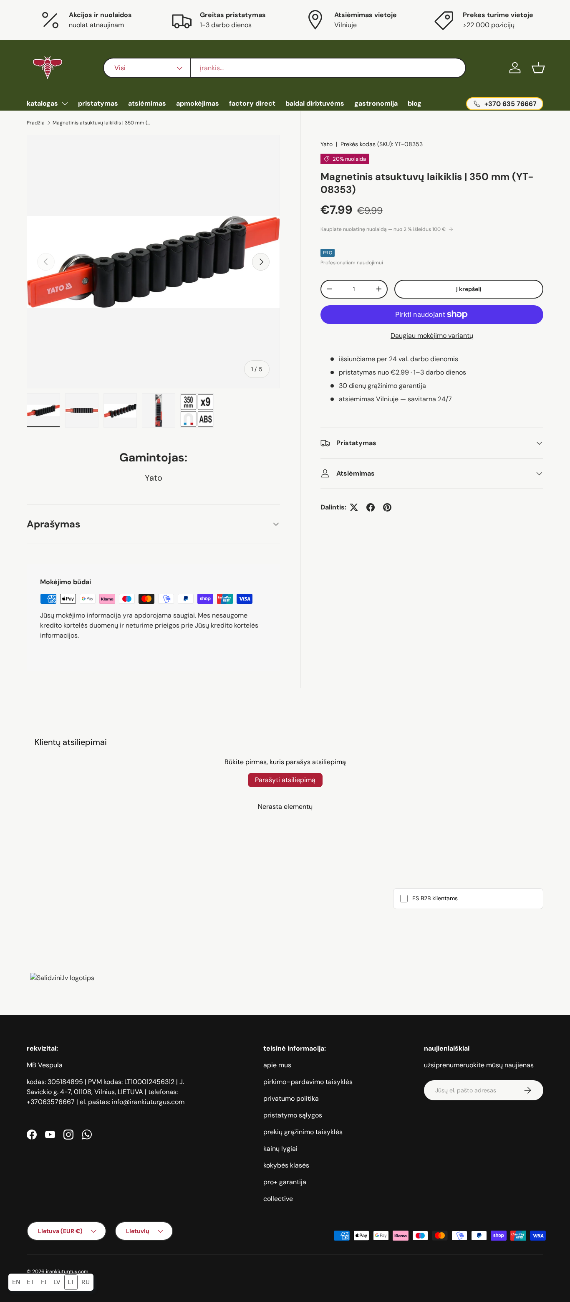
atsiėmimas (147, 103)
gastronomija (376, 103)
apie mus (277, 1065)
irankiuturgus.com (67, 1271)
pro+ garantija (284, 1182)
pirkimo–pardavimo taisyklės (308, 1081)
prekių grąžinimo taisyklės (303, 1131)
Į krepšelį (469, 289)
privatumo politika (291, 1098)
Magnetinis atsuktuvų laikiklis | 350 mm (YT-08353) (103, 122)
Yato (326, 144)
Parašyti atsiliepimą (285, 779)
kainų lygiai (280, 1148)
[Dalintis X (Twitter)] (354, 507)
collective (278, 1198)
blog (414, 103)
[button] (538, 67)
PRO (327, 253)
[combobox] (285, 68)
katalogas (42, 103)
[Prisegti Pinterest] (387, 507)
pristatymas (98, 103)
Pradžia (36, 122)
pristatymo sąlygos (292, 1115)
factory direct (252, 103)
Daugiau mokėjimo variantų (432, 335)
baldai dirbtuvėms (314, 103)
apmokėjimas (197, 103)
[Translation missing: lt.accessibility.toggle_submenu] (65, 104)
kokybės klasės (286, 1165)
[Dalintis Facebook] (370, 507)
